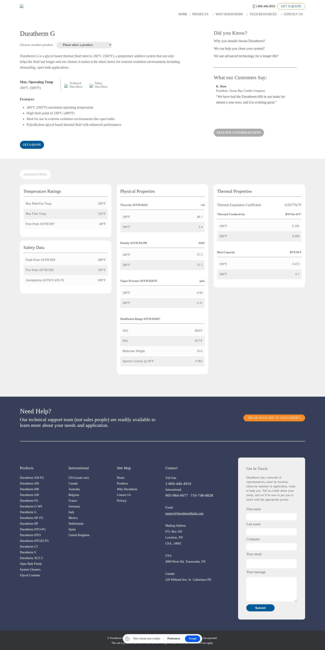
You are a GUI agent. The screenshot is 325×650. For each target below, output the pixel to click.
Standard (29, 174)
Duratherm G (28, 512)
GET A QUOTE (291, 6)
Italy (71, 512)
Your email (254, 554)
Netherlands (76, 523)
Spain (72, 529)
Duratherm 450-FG (32, 477)
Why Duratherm (127, 489)
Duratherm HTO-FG (33, 529)
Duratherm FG (29, 500)
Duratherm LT (29, 546)
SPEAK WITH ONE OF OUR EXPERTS (274, 418)
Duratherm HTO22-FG (34, 541)
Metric (42, 174)
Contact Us (124, 495)
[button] (32, 145)
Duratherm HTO (30, 535)
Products (122, 483)
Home (120, 477)
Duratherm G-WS (31, 506)
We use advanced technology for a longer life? (246, 56)
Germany (74, 506)
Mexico (73, 518)
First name (253, 509)
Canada (73, 483)
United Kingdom (79, 535)
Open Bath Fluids (31, 563)
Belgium (74, 495)
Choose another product (36, 45)
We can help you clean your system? (239, 48)
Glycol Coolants (30, 575)
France (73, 500)
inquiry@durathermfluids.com (184, 513)
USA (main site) (79, 477)
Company (253, 539)
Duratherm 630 (29, 495)
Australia (74, 489)
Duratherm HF (29, 523)
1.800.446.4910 (265, 6)
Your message (256, 572)
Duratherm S (28, 552)
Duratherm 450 (29, 483)
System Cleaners (30, 569)
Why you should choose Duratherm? (239, 41)
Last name (253, 524)
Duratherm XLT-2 (31, 558)
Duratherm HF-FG (31, 518)
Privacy (121, 500)
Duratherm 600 (29, 489)
